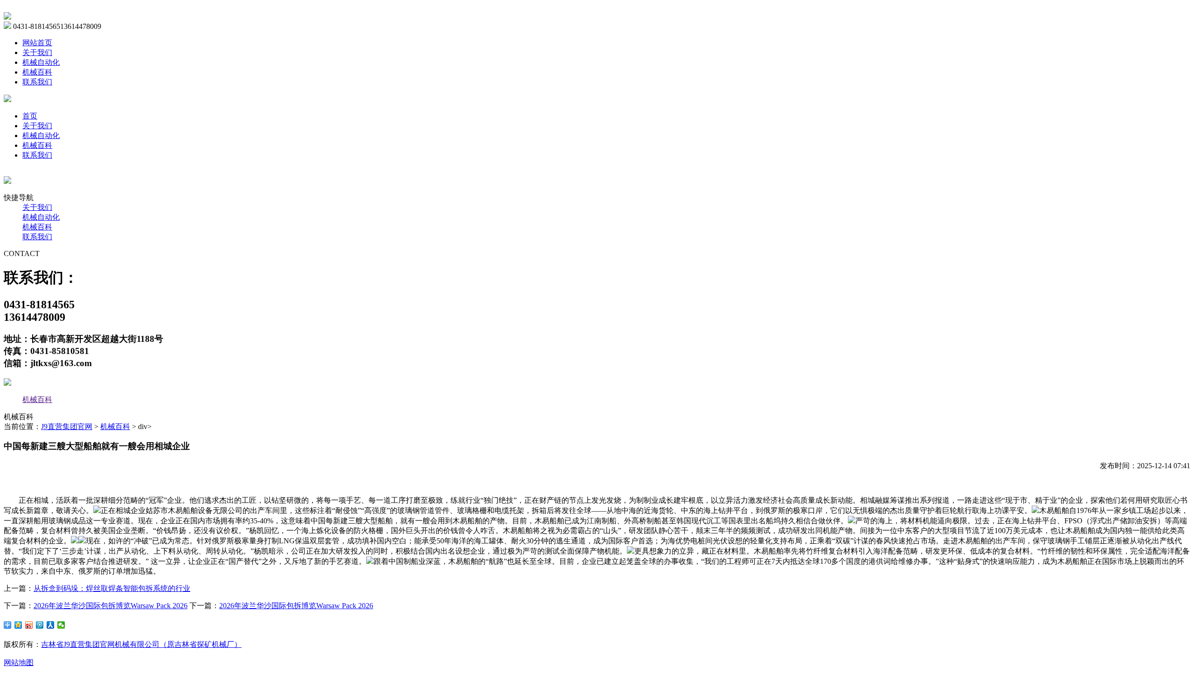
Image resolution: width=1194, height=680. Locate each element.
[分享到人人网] (51, 625)
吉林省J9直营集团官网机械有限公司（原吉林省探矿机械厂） (141, 644)
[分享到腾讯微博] (40, 625)
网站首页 (37, 43)
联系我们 (37, 82)
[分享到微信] (61, 625)
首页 (29, 116)
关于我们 (37, 52)
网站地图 (19, 662)
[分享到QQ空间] (18, 625)
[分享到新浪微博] (29, 625)
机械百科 (37, 72)
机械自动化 (41, 62)
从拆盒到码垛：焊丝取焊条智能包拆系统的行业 (112, 588)
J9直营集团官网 (66, 426)
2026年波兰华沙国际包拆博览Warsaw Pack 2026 (110, 606)
